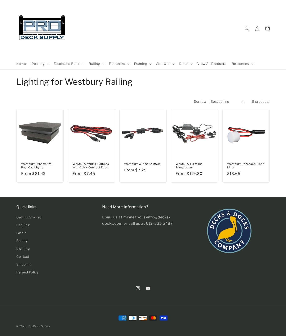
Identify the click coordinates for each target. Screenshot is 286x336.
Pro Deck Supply (39, 326)
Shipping (23, 264)
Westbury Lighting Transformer (189, 165)
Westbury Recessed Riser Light (245, 165)
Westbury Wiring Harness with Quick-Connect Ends (91, 165)
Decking (23, 225)
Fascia (21, 233)
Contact (22, 257)
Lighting (23, 249)
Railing (22, 241)
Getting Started (29, 217)
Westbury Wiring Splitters (142, 163)
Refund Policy (27, 272)
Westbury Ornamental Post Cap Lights (36, 165)
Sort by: (200, 102)
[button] (40, 64)
